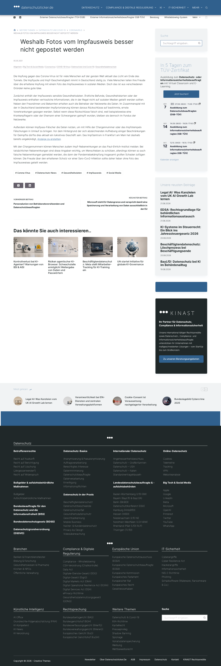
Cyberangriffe (169, 556)
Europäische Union (125, 549)
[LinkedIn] (20, 17)
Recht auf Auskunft (24, 458)
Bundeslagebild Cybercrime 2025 (189, 401)
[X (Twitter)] (14, 17)
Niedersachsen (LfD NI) (126, 517)
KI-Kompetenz (21, 625)
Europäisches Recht (123, 584)
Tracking (167, 466)
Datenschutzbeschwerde (77, 505)
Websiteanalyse (171, 474)
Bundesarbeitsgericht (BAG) (78, 617)
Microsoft (168, 505)
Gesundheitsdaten (71, 173)
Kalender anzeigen (169, 159)
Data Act (68, 569)
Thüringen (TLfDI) (122, 529)
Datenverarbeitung (73, 478)
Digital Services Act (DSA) (77, 589)
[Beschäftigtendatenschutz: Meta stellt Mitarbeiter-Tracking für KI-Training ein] (98, 247)
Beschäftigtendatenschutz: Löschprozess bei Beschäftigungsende (180, 248)
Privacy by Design (73, 529)
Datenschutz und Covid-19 (82, 67)
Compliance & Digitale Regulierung (129, 7)
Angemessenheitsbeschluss (128, 458)
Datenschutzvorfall (73, 509)
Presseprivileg (119, 629)
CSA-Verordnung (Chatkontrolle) (80, 565)
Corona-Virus (22, 173)
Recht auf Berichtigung (26, 462)
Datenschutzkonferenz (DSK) (129, 505)
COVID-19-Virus (63, 67)
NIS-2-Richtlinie (170, 572)
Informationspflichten (74, 486)
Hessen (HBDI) (121, 513)
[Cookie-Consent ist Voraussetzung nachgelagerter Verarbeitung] (117, 401)
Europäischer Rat (121, 580)
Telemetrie (169, 462)
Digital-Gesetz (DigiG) (75, 577)
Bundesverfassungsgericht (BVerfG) (82, 625)
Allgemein (18, 67)
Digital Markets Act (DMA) (77, 581)
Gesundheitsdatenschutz (105, 67)
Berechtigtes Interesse (75, 466)
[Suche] (206, 8)
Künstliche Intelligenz (29, 609)
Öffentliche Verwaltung (26, 572)
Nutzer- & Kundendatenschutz (80, 525)
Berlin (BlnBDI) (121, 502)
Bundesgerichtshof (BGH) (77, 621)
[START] (15, 30)
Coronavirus (50, 67)
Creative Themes (42, 661)
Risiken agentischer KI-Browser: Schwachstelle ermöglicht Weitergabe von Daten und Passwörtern (62, 267)
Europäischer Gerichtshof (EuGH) (81, 637)
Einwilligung (69, 482)
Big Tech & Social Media (33, 67)
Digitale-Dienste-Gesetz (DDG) (80, 573)
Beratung (154, 17)
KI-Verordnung (21, 633)
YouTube (168, 521)
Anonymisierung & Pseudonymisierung (84, 458)
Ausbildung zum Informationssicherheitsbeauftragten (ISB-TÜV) (186, 130)
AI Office (18, 617)
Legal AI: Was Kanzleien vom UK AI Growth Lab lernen (177, 196)
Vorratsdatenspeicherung (126, 641)
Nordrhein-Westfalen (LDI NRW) (130, 521)
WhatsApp (168, 525)
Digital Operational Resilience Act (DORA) (85, 585)
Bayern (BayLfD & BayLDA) (127, 498)
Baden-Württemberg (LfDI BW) (130, 494)
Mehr (195, 7)
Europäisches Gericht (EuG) (78, 633)
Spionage (117, 637)
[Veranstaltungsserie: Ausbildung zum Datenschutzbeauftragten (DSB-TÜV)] (199, 104)
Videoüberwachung (74, 533)
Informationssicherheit (174, 568)
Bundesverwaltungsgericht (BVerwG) (83, 629)
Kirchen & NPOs (22, 568)
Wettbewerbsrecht (122, 649)
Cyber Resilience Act (173, 560)
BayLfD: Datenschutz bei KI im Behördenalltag (180, 263)
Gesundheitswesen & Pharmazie (31, 564)
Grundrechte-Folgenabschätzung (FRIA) (35, 621)
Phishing (166, 576)
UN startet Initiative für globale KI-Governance (130, 263)
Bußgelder (19, 494)
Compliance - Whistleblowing (79, 561)
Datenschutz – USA (124, 466)
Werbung (117, 645)
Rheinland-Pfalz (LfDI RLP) (127, 525)
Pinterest (168, 513)
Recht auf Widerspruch (26, 474)
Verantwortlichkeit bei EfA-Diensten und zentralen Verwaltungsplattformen (90, 401)
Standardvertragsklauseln (127, 474)
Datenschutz (90, 7)
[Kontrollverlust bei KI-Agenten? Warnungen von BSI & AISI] (29, 247)
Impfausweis (94, 173)
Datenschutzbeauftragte (76, 474)
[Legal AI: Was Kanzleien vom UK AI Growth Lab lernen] (18, 401)
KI (161, 7)
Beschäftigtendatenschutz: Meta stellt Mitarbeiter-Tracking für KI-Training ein (97, 266)
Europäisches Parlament (125, 576)
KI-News (18, 629)
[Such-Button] (199, 43)
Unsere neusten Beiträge (177, 185)
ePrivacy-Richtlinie (73, 593)
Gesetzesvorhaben (122, 588)
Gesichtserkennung (74, 517)
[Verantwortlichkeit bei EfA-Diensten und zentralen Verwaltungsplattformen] (67, 401)
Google (167, 494)
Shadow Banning (121, 633)
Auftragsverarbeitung (74, 462)
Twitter (167, 517)
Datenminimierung (73, 470)
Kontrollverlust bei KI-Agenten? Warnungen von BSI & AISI (28, 264)
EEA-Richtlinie (120, 621)
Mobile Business (72, 521)
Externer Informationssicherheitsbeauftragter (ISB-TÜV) (117, 17)
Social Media (114, 173)
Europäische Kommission (125, 572)
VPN (165, 470)
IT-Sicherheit (177, 7)
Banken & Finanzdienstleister (29, 556)
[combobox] (178, 43)
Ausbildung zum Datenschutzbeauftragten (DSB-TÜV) (183, 111)
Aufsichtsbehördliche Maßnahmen (32, 498)
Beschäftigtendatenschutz (78, 502)
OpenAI (167, 509)
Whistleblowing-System (175, 17)
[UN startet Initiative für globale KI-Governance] (132, 247)
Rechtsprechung (74, 609)
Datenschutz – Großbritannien (129, 462)
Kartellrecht (118, 625)
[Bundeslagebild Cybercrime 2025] (166, 401)
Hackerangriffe (170, 564)
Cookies (167, 458)
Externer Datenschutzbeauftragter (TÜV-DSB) (62, 17)
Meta (166, 502)
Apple (166, 490)
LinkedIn (167, 498)
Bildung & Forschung (25, 560)
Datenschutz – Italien (125, 470)
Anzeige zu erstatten (49, 139)
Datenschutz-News (46, 173)
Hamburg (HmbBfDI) (124, 509)
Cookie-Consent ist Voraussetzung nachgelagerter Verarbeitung (141, 401)
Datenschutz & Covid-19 (125, 617)
